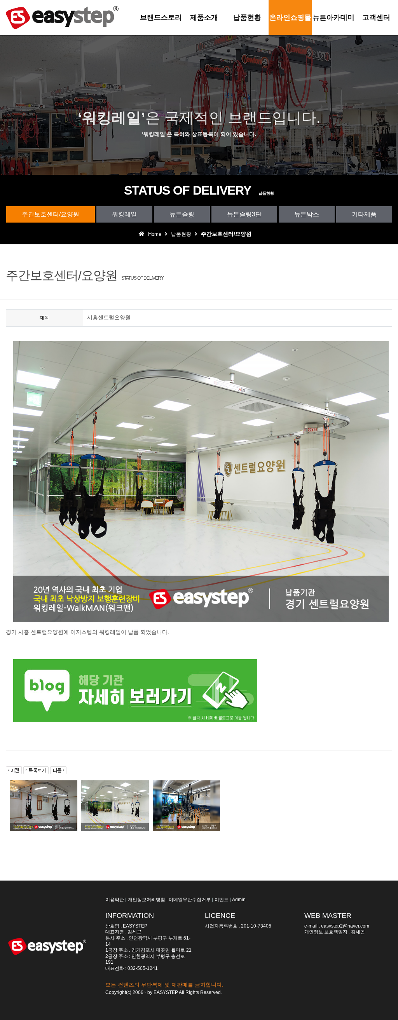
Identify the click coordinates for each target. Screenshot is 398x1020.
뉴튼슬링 (181, 214)
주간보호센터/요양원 (50, 214)
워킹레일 (124, 214)
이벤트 (222, 899)
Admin (239, 899)
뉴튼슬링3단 (244, 214)
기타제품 (364, 214)
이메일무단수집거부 (190, 899)
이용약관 (114, 899)
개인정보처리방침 (146, 899)
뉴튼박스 (306, 214)
